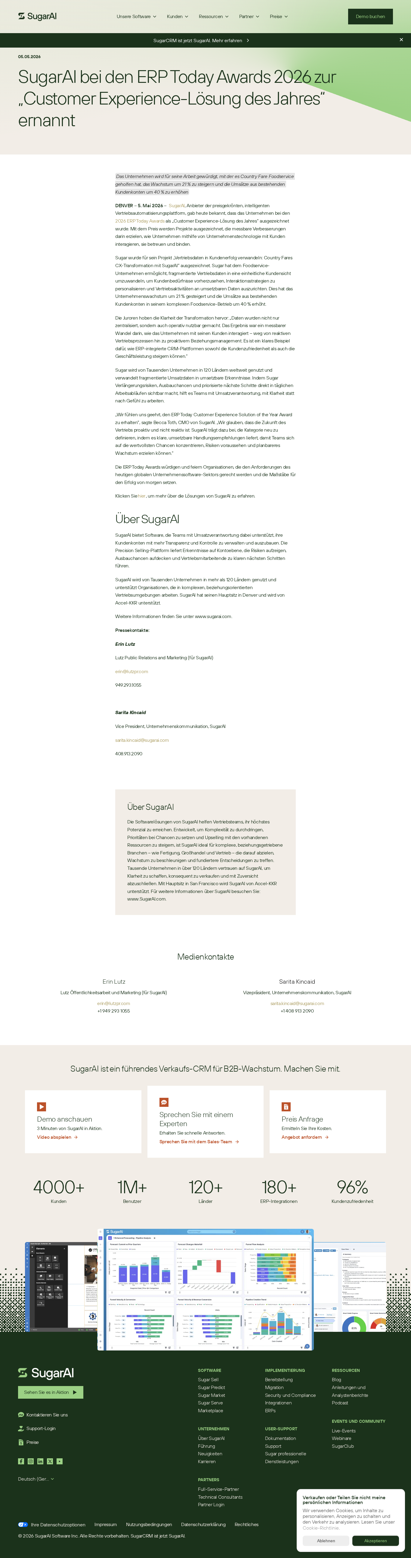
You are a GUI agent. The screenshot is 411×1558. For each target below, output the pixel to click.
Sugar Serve (210, 1403)
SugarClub (343, 1446)
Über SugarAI (211, 1438)
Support (273, 1446)
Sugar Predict (211, 1387)
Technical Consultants (220, 1497)
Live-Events (343, 1431)
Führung (206, 1446)
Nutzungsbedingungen (149, 1524)
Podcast (340, 1403)
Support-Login (41, 1428)
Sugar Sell (208, 1379)
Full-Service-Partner (218, 1489)
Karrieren (207, 1461)
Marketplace (210, 1410)
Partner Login (211, 1504)
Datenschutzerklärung (203, 1524)
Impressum (105, 1524)
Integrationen (278, 1403)
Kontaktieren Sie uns (47, 1415)
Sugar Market (211, 1395)
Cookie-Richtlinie (321, 1528)
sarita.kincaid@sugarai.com (142, 740)
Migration (274, 1387)
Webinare (341, 1438)
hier (141, 496)
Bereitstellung (279, 1379)
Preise (32, 1442)
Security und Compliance (290, 1395)
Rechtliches (246, 1524)
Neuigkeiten (210, 1453)
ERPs (270, 1410)
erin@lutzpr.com (131, 671)
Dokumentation (280, 1438)
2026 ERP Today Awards (139, 221)
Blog (336, 1379)
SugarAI (177, 205)
